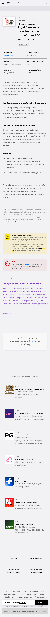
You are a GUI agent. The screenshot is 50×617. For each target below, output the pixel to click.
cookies (22, 602)
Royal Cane (9, 55)
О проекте (26, 594)
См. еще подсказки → (10, 313)
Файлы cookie (41, 597)
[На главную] (8, 3)
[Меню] (3, 3)
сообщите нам (17, 222)
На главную (34, 592)
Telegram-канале (31, 264)
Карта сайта (39, 594)
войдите (31, 341)
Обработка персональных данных (17, 597)
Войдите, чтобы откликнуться (25, 611)
